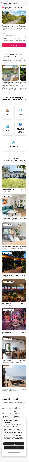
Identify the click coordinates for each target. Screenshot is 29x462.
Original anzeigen (13, 3)
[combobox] (14, 35)
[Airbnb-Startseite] (3, 8)
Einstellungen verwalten (14, 452)
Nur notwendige (14, 448)
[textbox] (8, 40)
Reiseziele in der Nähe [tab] (7, 402)
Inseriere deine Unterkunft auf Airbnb (13, 8)
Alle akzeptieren (14, 444)
